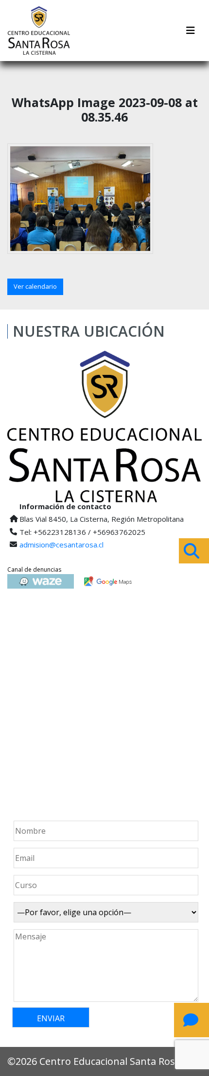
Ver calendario (35, 286)
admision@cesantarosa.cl (61, 544)
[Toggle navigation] (190, 30)
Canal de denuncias (34, 569)
